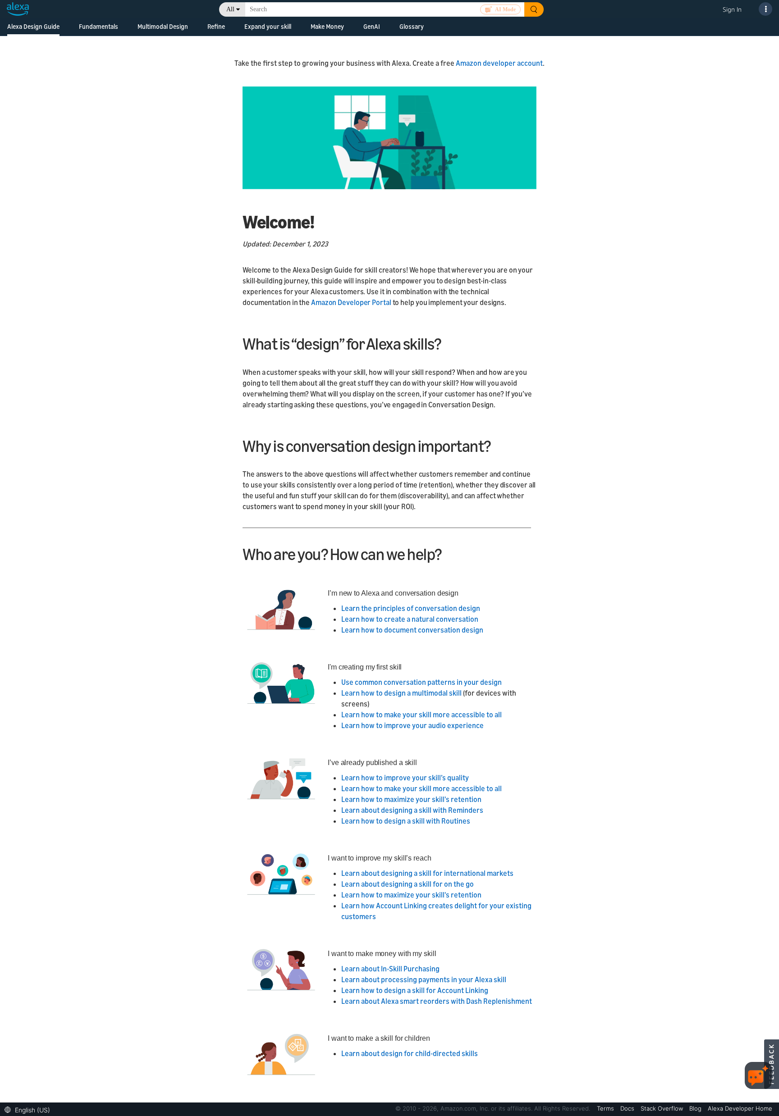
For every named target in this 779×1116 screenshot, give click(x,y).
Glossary (411, 26)
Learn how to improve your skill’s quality (405, 777)
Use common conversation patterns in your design (421, 682)
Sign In (732, 9)
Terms (606, 1108)
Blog (696, 1108)
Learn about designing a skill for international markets (427, 873)
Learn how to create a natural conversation (409, 619)
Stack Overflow (663, 1108)
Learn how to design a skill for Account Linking (414, 990)
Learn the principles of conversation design (410, 608)
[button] (30, 1109)
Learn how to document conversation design (412, 629)
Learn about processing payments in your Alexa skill (423, 979)
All (230, 9)
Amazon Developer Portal (352, 302)
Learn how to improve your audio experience (412, 725)
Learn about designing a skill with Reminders (412, 810)
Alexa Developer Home (740, 1108)
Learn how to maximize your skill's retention (411, 799)
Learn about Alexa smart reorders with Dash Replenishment (436, 1001)
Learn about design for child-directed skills (409, 1053)
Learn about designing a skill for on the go (407, 883)
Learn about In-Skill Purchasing (390, 968)
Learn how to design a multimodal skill (401, 692)
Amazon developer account (499, 63)
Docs (628, 1108)
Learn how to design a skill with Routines (405, 820)
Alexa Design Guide (33, 26)
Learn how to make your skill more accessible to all (421, 714)
